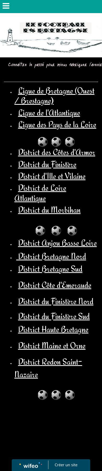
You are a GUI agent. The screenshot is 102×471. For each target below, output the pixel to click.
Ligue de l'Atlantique (49, 113)
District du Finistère (47, 164)
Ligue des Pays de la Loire (57, 124)
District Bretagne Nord (51, 256)
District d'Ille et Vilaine (52, 176)
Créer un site (66, 464)
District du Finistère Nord (55, 301)
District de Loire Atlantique (40, 193)
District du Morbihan (49, 210)
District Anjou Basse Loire (57, 243)
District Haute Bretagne (53, 329)
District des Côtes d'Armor (56, 152)
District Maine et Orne (52, 345)
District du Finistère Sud (54, 316)
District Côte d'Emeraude (54, 285)
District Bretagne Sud (50, 269)
